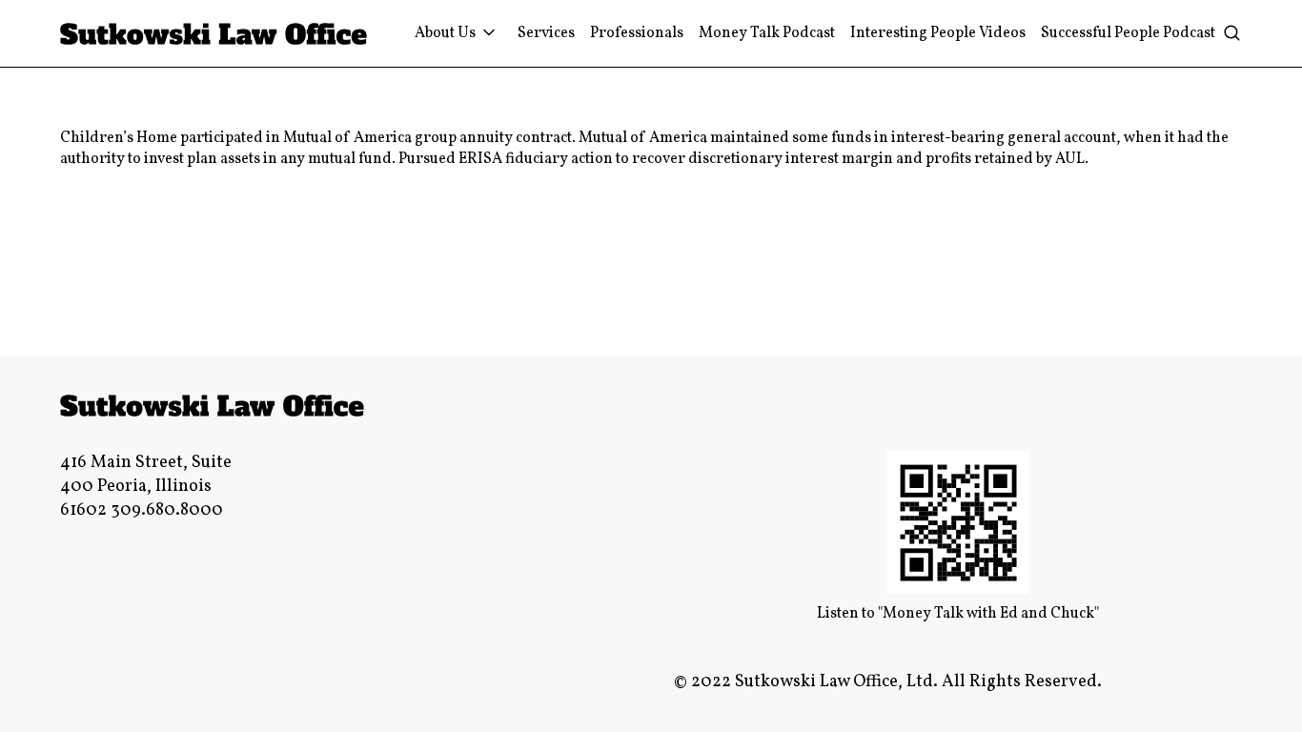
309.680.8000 (167, 510)
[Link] (214, 34)
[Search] (1231, 33)
